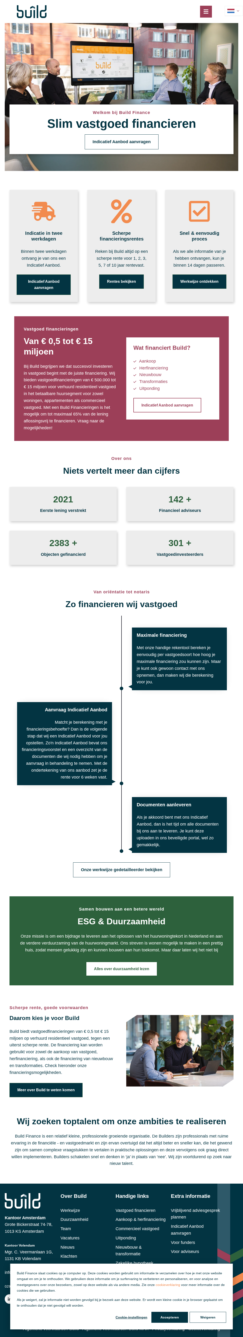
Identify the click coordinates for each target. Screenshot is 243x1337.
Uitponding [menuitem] (126, 1238)
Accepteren (169, 1317)
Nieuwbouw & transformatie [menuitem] (129, 1251)
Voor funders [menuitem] (183, 1242)
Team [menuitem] (66, 1228)
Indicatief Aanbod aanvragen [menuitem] (187, 1230)
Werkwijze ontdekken (199, 281)
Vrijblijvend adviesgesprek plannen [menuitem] (195, 1214)
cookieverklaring (168, 1285)
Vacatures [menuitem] (70, 1238)
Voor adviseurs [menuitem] (185, 1251)
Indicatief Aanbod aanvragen (122, 141)
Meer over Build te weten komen (46, 1090)
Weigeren (207, 1317)
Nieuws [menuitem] (68, 1247)
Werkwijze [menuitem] (70, 1210)
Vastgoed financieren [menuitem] (135, 1210)
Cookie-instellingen (131, 1317)
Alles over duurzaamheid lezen (121, 969)
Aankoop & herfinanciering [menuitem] (141, 1219)
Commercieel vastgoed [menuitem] (137, 1228)
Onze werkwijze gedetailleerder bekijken (121, 869)
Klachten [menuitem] (69, 1256)
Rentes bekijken (121, 281)
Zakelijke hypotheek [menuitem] (134, 1263)
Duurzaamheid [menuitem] (74, 1219)
